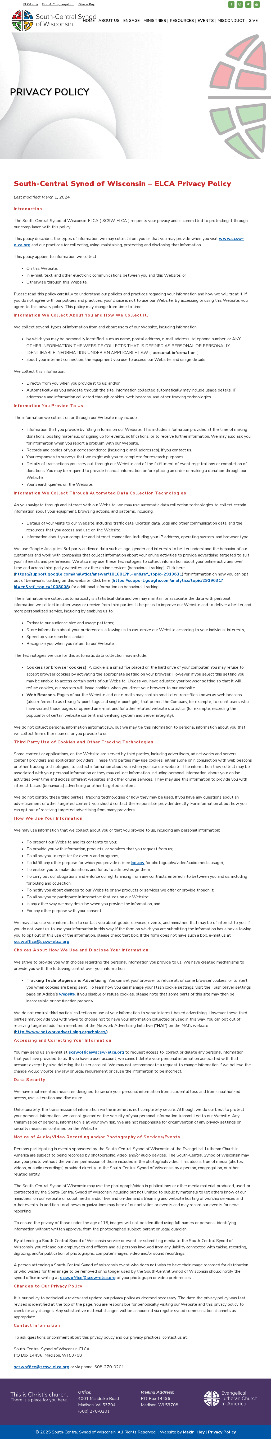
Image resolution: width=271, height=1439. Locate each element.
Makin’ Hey (194, 1432)
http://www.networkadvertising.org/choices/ (61, 1032)
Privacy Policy (222, 1432)
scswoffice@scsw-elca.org (41, 942)
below (137, 863)
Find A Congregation (58, 4)
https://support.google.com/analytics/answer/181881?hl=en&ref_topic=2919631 (98, 574)
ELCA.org (30, 4)
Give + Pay (86, 4)
